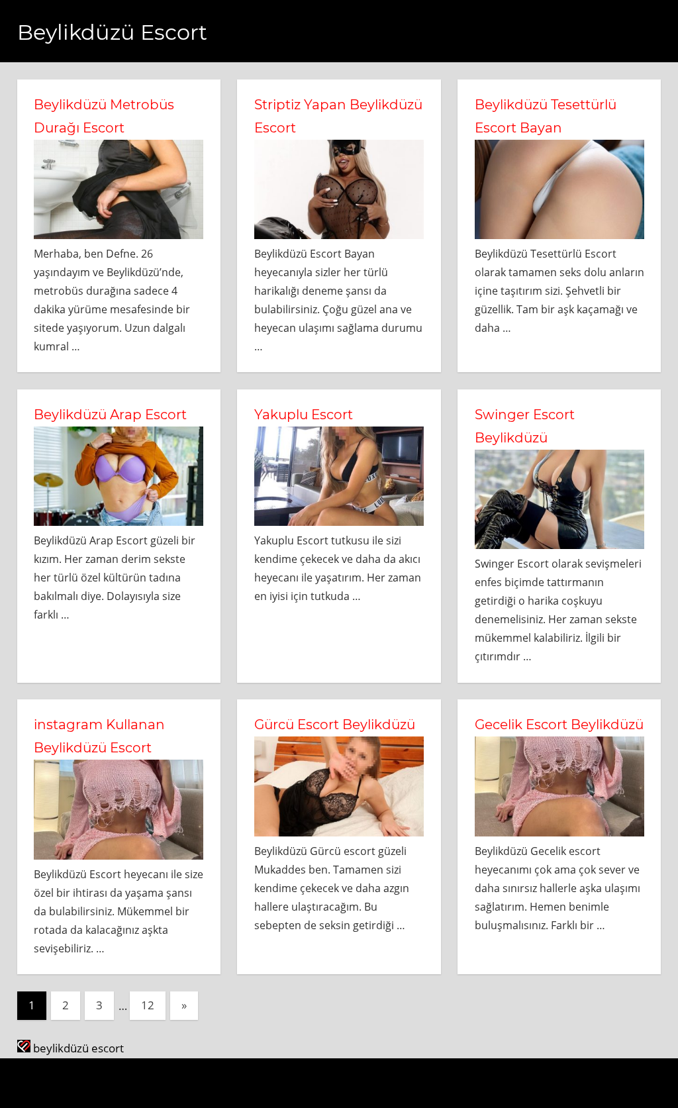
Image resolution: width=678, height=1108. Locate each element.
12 (147, 1005)
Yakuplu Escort (303, 415)
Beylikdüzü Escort (112, 32)
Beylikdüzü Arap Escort (110, 415)
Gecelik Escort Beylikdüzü (559, 724)
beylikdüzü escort (77, 1048)
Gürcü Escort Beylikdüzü (334, 724)
